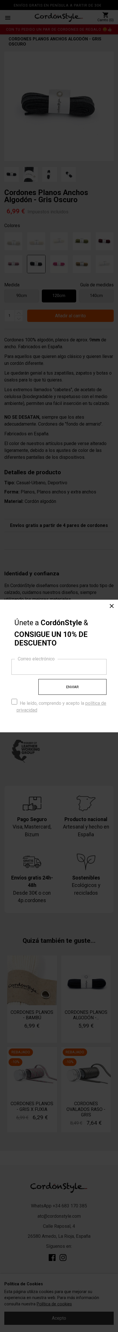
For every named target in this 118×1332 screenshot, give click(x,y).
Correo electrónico (36, 659)
